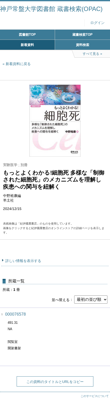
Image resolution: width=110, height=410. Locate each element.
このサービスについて (95, 395)
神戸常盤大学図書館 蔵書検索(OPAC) (51, 8)
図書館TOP (27, 34)
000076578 (15, 314)
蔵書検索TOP (82, 34)
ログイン (97, 23)
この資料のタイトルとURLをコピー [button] (55, 382)
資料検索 (82, 45)
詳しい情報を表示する (23, 261)
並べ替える (61, 299)
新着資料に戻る (18, 64)
